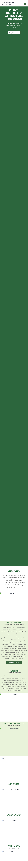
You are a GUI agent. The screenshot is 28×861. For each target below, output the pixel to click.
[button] (22, 3)
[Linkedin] (25, 4)
